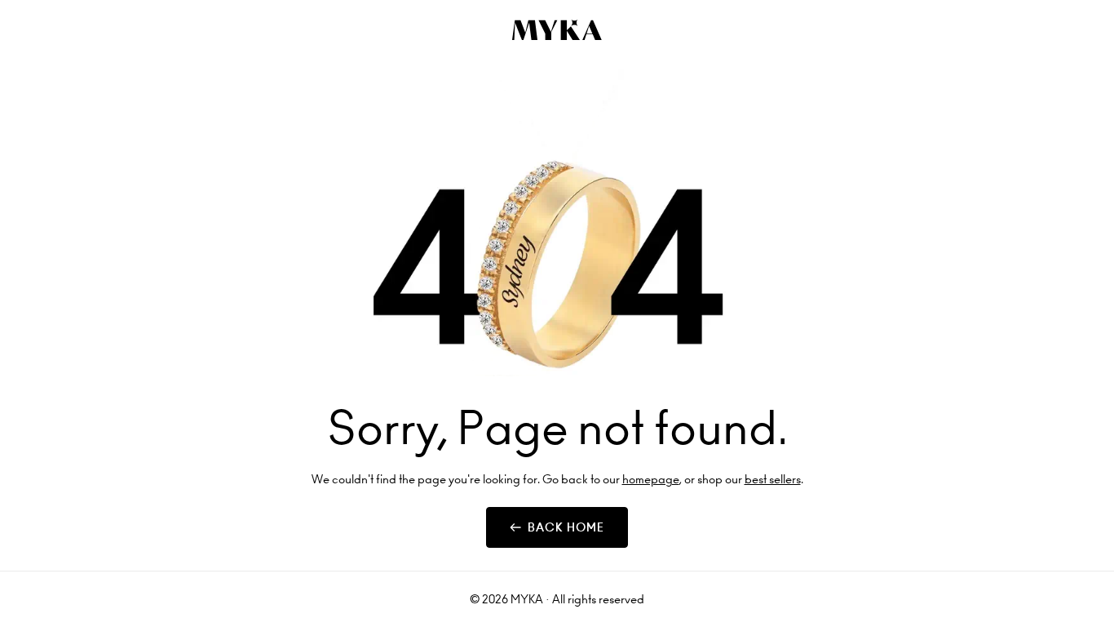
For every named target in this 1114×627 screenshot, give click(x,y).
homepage (650, 479)
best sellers (773, 479)
